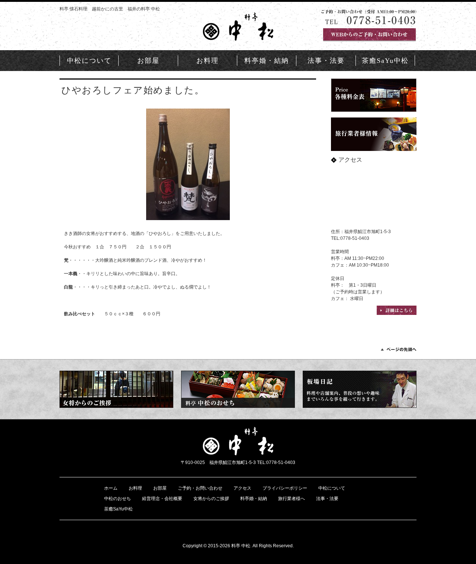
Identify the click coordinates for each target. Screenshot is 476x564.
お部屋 (148, 60)
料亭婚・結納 (266, 60)
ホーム (111, 488)
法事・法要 (326, 60)
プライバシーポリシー (285, 488)
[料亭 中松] (238, 37)
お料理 (207, 60)
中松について (89, 60)
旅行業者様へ (291, 498)
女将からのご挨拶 (211, 498)
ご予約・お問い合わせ (200, 488)
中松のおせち (117, 498)
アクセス (242, 488)
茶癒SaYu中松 (385, 60)
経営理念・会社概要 (162, 498)
